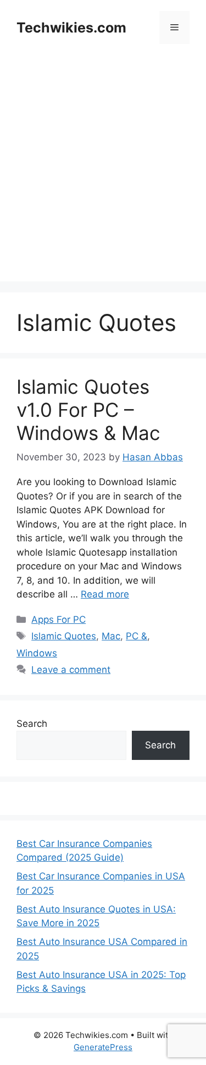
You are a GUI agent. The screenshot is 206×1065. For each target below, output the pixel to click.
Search (31, 723)
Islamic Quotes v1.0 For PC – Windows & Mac (88, 409)
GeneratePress (103, 1047)
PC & (136, 636)
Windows (36, 653)
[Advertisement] (103, 178)
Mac (111, 636)
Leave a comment (70, 669)
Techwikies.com (71, 27)
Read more (105, 594)
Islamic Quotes (63, 636)
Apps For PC (58, 619)
